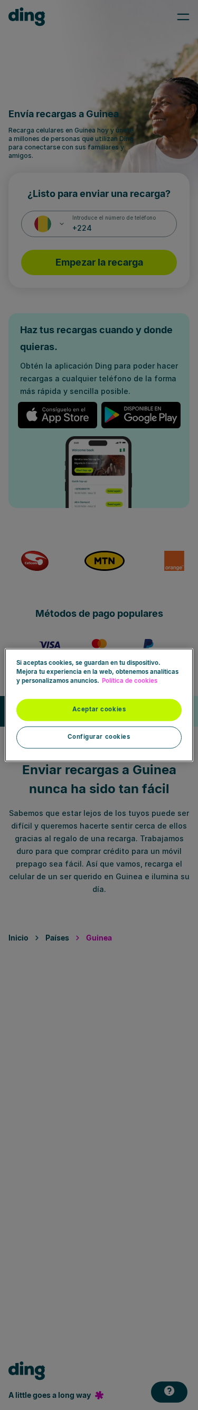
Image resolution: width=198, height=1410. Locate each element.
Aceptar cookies (99, 709)
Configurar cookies (99, 737)
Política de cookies (129, 681)
